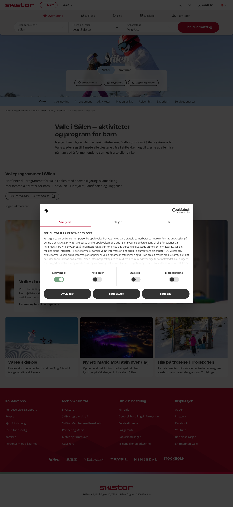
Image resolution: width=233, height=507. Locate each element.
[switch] (97, 279)
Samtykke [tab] (65, 222)
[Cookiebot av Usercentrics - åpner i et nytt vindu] (175, 210)
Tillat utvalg (116, 293)
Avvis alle (67, 293)
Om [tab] (167, 222)
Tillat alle (165, 293)
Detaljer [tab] (116, 222)
